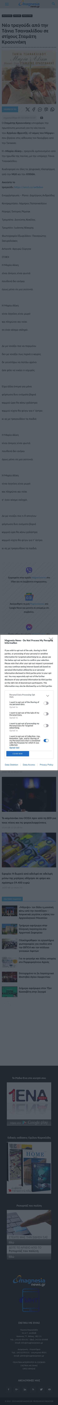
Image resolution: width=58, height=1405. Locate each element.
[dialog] (29, 703)
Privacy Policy (46, 764)
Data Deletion (11, 764)
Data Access (29, 764)
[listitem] (29, 696)
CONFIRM (18, 753)
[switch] (46, 703)
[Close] (52, 641)
